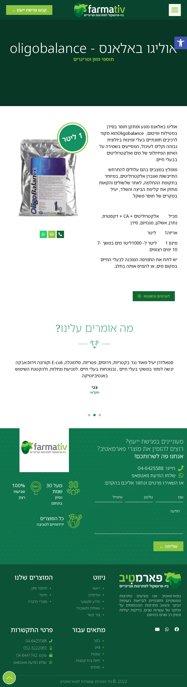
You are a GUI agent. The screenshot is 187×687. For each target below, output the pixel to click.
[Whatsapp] (43, 234)
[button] (180, 43)
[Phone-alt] (60, 234)
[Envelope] (52, 234)
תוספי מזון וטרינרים (93, 59)
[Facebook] (177, 629)
